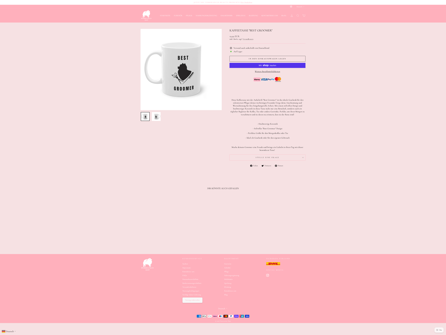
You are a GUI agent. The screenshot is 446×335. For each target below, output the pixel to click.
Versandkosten (248, 39)
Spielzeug (240, 15)
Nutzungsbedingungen (190, 291)
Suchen (185, 264)
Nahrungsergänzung (206, 15)
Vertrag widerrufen (192, 300)
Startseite (165, 15)
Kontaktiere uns (269, 15)
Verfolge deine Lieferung (191, 295)
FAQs (184, 275)
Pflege (189, 15)
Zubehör (178, 15)
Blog (283, 15)
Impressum (186, 268)
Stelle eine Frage (267, 157)
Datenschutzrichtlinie (190, 279)
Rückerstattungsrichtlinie (192, 283)
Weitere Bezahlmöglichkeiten (267, 71)
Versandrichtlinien (189, 287)
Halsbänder (227, 15)
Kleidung (253, 15)
